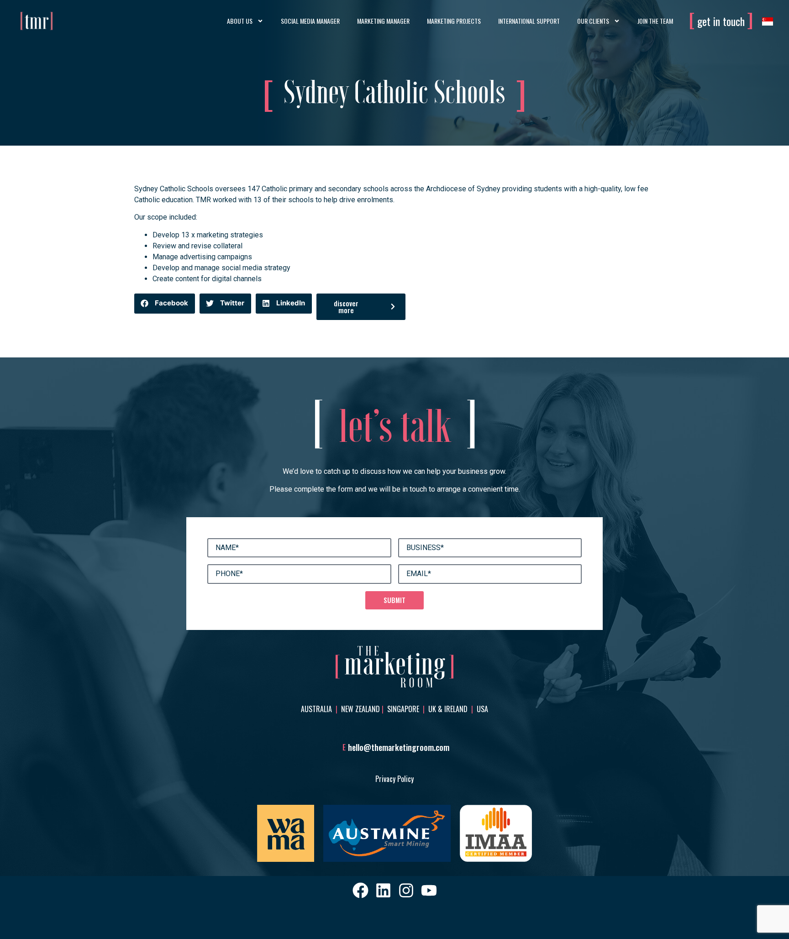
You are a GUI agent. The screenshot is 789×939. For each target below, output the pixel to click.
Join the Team (655, 21)
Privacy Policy (394, 778)
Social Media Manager (310, 21)
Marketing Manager (383, 21)
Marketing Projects (454, 21)
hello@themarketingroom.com (398, 747)
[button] (164, 304)
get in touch (721, 21)
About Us (239, 21)
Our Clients (593, 21)
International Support (529, 21)
